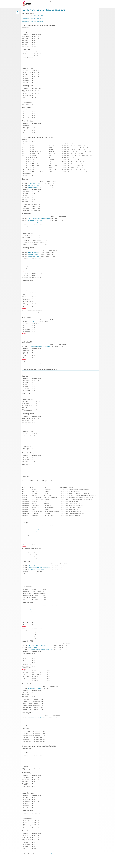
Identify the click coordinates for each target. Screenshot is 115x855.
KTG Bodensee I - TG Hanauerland (35, 220)
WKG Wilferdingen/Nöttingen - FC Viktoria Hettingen (39, 218)
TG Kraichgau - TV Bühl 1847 (33, 254)
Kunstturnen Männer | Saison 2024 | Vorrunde (31, 19)
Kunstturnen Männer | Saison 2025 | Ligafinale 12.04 (32, 15)
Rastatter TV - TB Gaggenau (33, 252)
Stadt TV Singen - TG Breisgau (34, 529)
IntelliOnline (51, 853)
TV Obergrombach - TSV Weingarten (35, 610)
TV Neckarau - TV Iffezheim (33, 185)
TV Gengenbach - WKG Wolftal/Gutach (36, 717)
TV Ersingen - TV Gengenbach (34, 321)
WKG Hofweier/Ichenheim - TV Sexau (35, 284)
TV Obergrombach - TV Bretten (34, 256)
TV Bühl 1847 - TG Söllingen (33, 607)
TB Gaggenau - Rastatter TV (33, 609)
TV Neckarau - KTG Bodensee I (34, 565)
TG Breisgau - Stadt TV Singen (34, 183)
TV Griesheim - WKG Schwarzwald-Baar (36, 288)
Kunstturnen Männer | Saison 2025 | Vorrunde (31, 17)
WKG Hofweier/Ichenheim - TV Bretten (36, 569)
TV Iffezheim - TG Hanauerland (34, 527)
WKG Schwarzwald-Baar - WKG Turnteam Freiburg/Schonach (40, 649)
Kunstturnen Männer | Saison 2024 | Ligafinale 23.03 (32, 18)
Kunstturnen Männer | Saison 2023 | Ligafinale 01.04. (32, 21)
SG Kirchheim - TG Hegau (33, 531)
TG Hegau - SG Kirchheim (33, 187)
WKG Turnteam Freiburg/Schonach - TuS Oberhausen (39, 346)
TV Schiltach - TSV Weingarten (34, 222)
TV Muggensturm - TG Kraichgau (34, 688)
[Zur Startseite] (26, 4)
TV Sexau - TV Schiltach (32, 647)
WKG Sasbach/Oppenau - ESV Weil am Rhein (37, 286)
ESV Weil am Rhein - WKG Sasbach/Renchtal (37, 645)
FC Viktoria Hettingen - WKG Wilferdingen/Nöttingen (39, 567)
